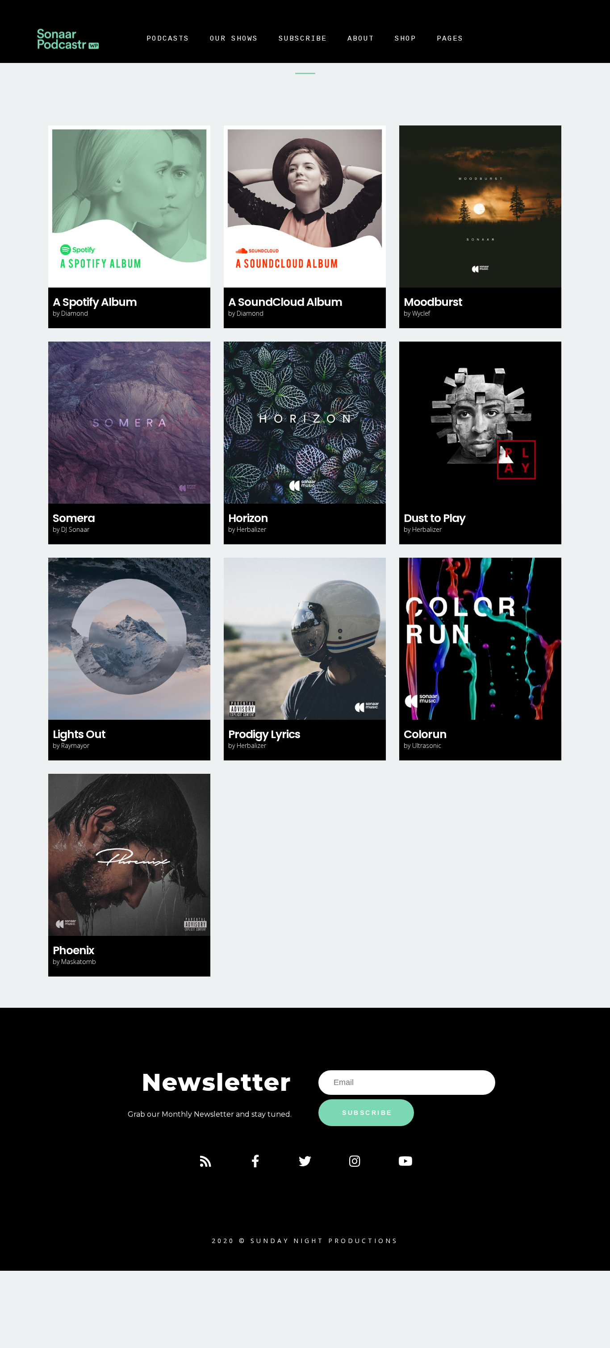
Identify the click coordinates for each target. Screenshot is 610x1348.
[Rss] (205, 1161)
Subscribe (303, 39)
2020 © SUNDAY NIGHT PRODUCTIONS (305, 1240)
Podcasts (167, 39)
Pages (450, 39)
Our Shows (234, 39)
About (360, 39)
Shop (405, 39)
